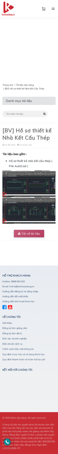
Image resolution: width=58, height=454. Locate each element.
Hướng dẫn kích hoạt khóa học (18, 301)
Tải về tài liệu (30, 233)
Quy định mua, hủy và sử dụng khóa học (23, 354)
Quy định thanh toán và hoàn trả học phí (23, 359)
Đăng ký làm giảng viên (14, 328)
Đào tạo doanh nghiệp (14, 338)
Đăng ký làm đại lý (12, 333)
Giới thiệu (7, 322)
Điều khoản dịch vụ (12, 343)
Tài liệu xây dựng (25, 84)
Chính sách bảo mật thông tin (18, 349)
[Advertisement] (29, 49)
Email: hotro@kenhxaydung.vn (18, 286)
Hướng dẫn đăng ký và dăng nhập (20, 291)
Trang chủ (7, 84)
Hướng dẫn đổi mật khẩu (15, 296)
